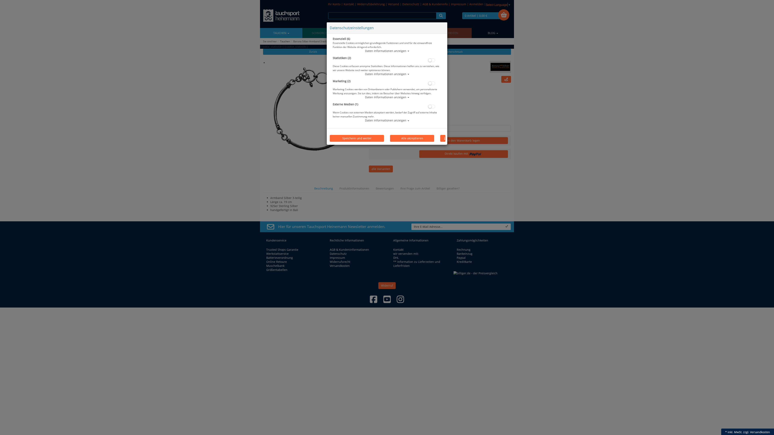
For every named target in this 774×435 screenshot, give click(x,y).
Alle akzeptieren (412, 138)
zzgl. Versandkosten (756, 432)
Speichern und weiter (356, 138)
